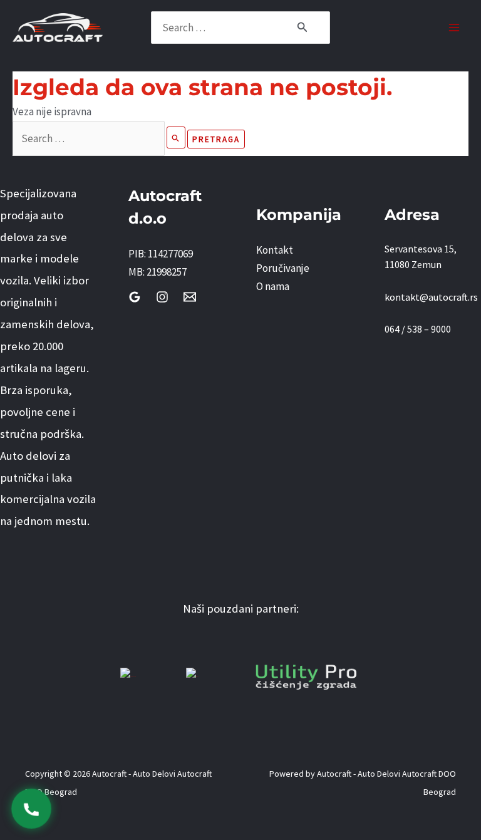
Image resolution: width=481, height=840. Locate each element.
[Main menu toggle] (454, 27)
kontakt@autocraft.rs (431, 297)
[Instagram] (162, 297)
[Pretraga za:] (100, 138)
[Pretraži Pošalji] (176, 137)
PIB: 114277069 (160, 254)
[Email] (190, 297)
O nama (272, 286)
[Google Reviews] (134, 297)
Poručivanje (282, 268)
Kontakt (274, 250)
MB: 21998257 (157, 272)
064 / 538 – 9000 (418, 329)
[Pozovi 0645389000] (31, 808)
